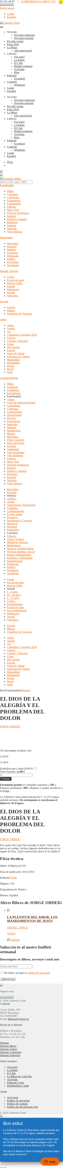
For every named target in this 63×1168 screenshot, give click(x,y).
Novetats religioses (24, 35)
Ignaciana (12, 424)
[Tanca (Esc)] (11, 1164)
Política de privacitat (18, 1100)
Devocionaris (14, 415)
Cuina (10, 344)
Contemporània (15, 511)
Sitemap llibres (8, 1046)
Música (11, 310)
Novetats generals (24, 38)
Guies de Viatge (16, 353)
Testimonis (13, 449)
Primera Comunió (17, 219)
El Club (18, 63)
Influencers (13, 289)
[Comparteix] (8, 1164)
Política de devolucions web (22, 1106)
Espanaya (12, 517)
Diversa (11, 418)
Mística (11, 433)
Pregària (11, 446)
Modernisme (14, 545)
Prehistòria (13, 529)
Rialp (14, 877)
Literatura (12, 252)
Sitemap (4, 1042)
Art (9, 331)
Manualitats (13, 359)
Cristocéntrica (14, 411)
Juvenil (11, 292)
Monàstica (12, 436)
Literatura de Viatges (18, 356)
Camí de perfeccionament (21, 402)
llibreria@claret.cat (18, 1019)
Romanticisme (15, 561)
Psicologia (12, 262)
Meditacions (13, 430)
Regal (10, 369)
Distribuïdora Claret (18, 1085)
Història (11, 249)
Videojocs (12, 295)
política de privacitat (38, 972)
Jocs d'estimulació (17, 610)
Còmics (11, 601)
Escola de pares (15, 280)
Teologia (12, 228)
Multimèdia (13, 362)
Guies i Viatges (15, 539)
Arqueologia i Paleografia (21, 504)
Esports (11, 350)
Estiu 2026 (13, 44)
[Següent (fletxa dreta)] (5, 1167)
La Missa (12, 47)
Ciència (11, 337)
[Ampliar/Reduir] (1, 1164)
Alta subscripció (23, 50)
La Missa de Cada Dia (19, 1076)
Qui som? (19, 56)
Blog (16, 72)
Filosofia (12, 246)
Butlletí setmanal (23, 66)
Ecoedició (19, 78)
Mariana (11, 427)
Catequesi (12, 194)
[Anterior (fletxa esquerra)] (1, 1167)
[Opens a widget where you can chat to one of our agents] (49, 1162)
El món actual (14, 514)
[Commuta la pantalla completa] (5, 1164)
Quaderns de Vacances (19, 313)
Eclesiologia (13, 200)
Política (11, 259)
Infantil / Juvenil (9, 271)
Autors (4, 378)
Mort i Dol (13, 209)
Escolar (4, 301)
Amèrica (11, 498)
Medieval (12, 523)
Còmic (10, 277)
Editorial (11, 75)
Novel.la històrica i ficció (21, 551)
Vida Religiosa (15, 455)
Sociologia (13, 265)
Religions (12, 222)
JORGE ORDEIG (10, 726)
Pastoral (11, 216)
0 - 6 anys (12, 591)
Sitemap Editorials (10, 1055)
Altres (3, 319)
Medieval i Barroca (17, 542)
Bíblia (10, 191)
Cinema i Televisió (17, 341)
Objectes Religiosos (18, 213)
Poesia (10, 365)
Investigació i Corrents (19, 520)
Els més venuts (15, 41)
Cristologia (13, 197)
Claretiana (12, 408)
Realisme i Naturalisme (20, 557)
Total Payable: (8, 771)
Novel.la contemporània (20, 548)
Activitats (19, 69)
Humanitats (6, 237)
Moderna (12, 526)
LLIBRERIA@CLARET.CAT (38, 1)
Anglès (11, 328)
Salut (10, 372)
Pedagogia (13, 255)
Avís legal (12, 1097)
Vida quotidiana (15, 452)
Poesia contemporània (19, 554)
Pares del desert (15, 443)
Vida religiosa (14, 231)
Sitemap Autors (8, 1049)
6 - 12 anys (13, 598)
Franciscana (13, 421)
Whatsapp (19, 84)
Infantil (11, 286)
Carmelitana (13, 405)
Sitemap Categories (10, 1052)
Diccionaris (13, 347)
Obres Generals (15, 439)
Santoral (11, 225)
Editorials (13, 378)
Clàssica (11, 536)
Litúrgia (11, 206)
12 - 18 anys (14, 594)
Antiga (11, 501)
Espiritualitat (7, 185)
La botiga (19, 59)
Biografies (12, 243)
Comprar (5, 778)
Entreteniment (14, 604)
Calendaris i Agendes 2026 (22, 334)
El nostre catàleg (12, 178)
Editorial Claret (15, 1082)
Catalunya (12, 508)
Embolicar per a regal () (16, 768)
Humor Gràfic (15, 283)
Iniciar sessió (7, 8)
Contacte (12, 81)
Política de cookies (17, 1103)
